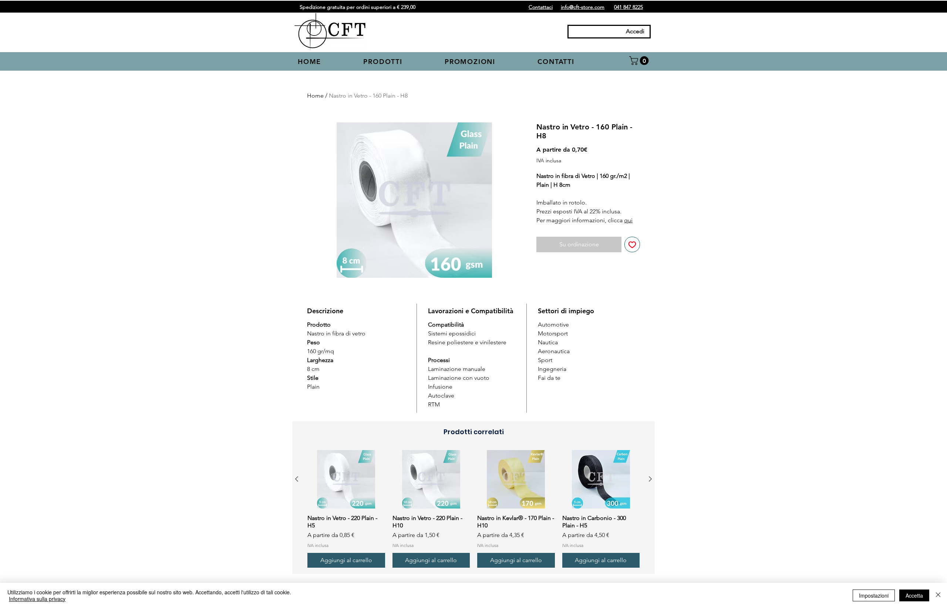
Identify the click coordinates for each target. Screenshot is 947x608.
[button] (399, 62)
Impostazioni (874, 595)
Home (315, 95)
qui (628, 220)
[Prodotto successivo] (650, 478)
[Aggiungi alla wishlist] (632, 244)
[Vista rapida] (346, 479)
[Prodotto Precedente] (296, 478)
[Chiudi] (938, 595)
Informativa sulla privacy (37, 598)
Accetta (914, 595)
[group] (473, 509)
